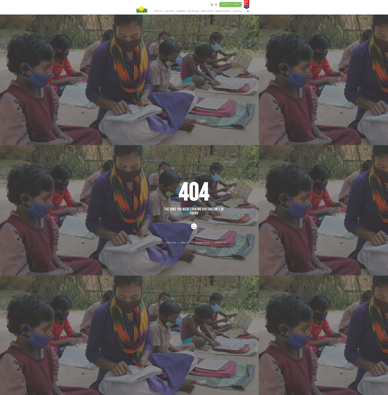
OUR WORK (169, 11)
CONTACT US (238, 11)
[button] (248, 11)
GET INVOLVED (193, 11)
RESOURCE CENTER (222, 11)
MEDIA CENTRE (207, 11)
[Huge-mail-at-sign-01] (216, 5)
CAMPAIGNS (180, 11)
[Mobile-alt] (212, 5)
